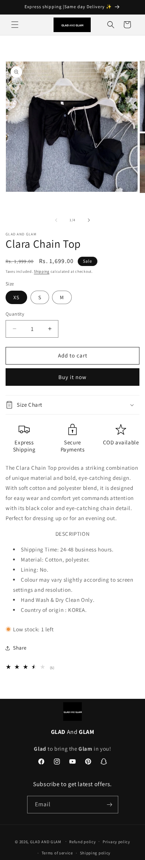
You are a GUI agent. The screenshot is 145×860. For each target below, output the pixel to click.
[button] (15, 24)
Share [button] (20, 647)
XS (16, 297)
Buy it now (72, 377)
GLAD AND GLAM (45, 841)
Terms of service (57, 853)
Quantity (15, 314)
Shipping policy (95, 853)
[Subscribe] (110, 804)
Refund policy (82, 841)
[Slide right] (89, 220)
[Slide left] (56, 220)
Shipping (41, 271)
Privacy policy (116, 841)
